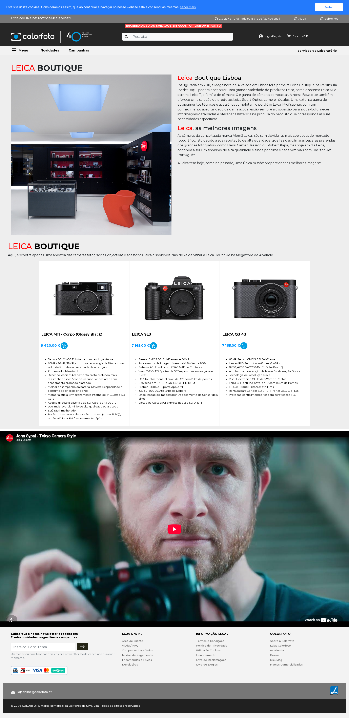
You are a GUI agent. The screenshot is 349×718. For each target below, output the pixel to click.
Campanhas (79, 50)
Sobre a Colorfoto (282, 640)
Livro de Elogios (207, 664)
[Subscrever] (82, 646)
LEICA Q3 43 (234, 334)
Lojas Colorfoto (280, 645)
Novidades (50, 50)
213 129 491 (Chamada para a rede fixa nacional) (249, 18)
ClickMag (276, 659)
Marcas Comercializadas (286, 664)
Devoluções (130, 664)
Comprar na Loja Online (137, 650)
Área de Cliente (132, 640)
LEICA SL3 (141, 334)
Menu (23, 50)
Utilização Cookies (208, 650)
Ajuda (302, 18)
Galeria (274, 655)
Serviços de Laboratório (317, 50)
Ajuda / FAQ (130, 645)
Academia (277, 650)
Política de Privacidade (211, 645)
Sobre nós (331, 18)
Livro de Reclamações (211, 659)
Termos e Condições (210, 640)
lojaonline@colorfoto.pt (34, 692)
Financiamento (206, 655)
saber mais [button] (188, 7)
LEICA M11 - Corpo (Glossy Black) (71, 334)
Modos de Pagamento (137, 655)
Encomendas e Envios (137, 659)
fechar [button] (329, 7)
